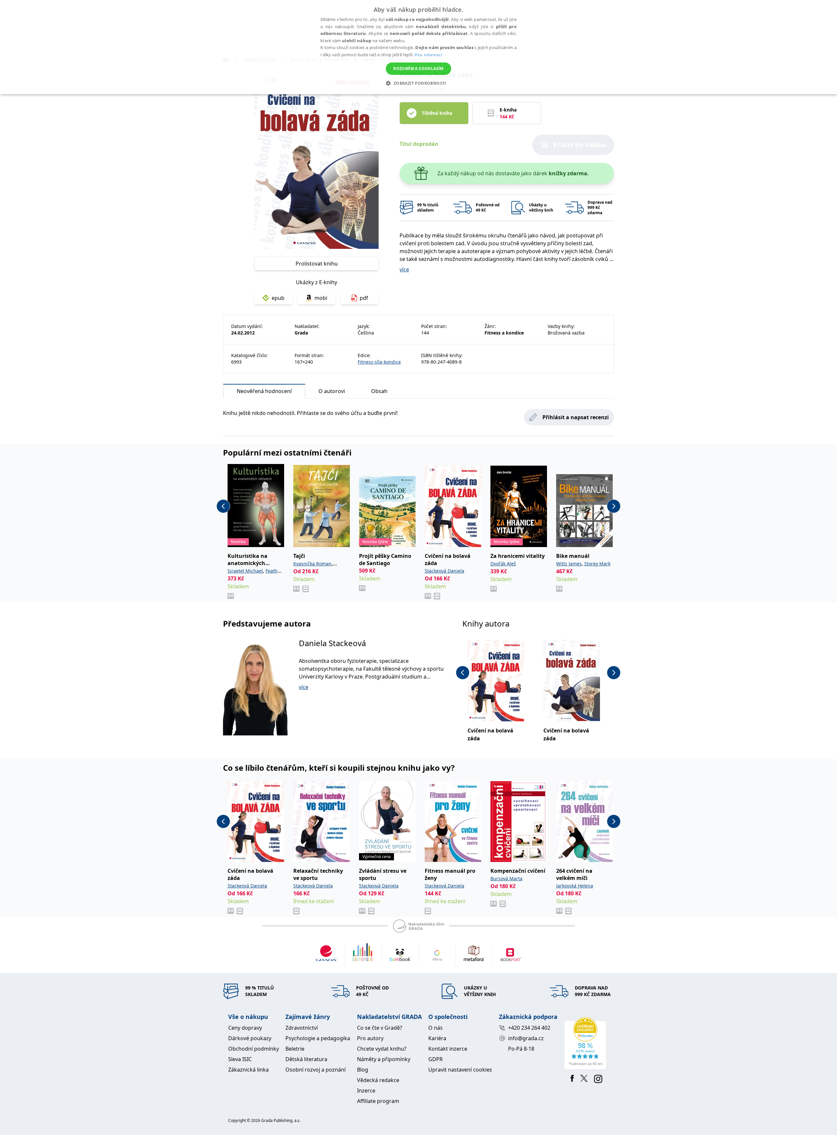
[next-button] (614, 506)
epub (278, 297)
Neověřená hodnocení (264, 391)
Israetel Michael (245, 571)
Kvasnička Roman (312, 563)
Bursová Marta (506, 878)
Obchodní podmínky (253, 1048)
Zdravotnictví (301, 1027)
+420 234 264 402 (529, 1027)
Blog (362, 1069)
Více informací (428, 55)
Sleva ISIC (240, 1059)
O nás (435, 1027)
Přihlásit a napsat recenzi (575, 417)
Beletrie (294, 1048)
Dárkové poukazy (249, 1038)
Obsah (379, 391)
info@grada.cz (526, 1038)
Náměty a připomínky (383, 1059)
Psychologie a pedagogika (317, 1038)
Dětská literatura (306, 1059)
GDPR (435, 1059)
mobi (321, 297)
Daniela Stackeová (332, 643)
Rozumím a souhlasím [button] (418, 68)
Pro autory (370, 1038)
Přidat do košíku (579, 144)
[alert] (418, 47)
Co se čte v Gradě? (379, 1027)
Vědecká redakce (378, 1080)
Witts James (569, 563)
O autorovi (331, 391)
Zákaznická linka (248, 1069)
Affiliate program (378, 1101)
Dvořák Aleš (503, 563)
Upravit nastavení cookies (460, 1069)
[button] (418, 83)
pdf (364, 297)
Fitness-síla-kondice (379, 362)
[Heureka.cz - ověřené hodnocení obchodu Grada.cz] (586, 1043)
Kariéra (437, 1038)
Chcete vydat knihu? (381, 1048)
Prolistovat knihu (317, 263)
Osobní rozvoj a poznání (315, 1069)
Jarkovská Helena (574, 886)
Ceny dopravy (245, 1027)
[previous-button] (223, 506)
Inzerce (366, 1090)
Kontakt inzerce (447, 1048)
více (404, 269)
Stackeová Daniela (444, 571)
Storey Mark (597, 563)
